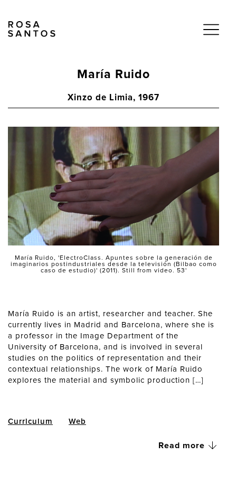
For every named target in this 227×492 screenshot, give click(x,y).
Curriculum (30, 421)
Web (77, 421)
